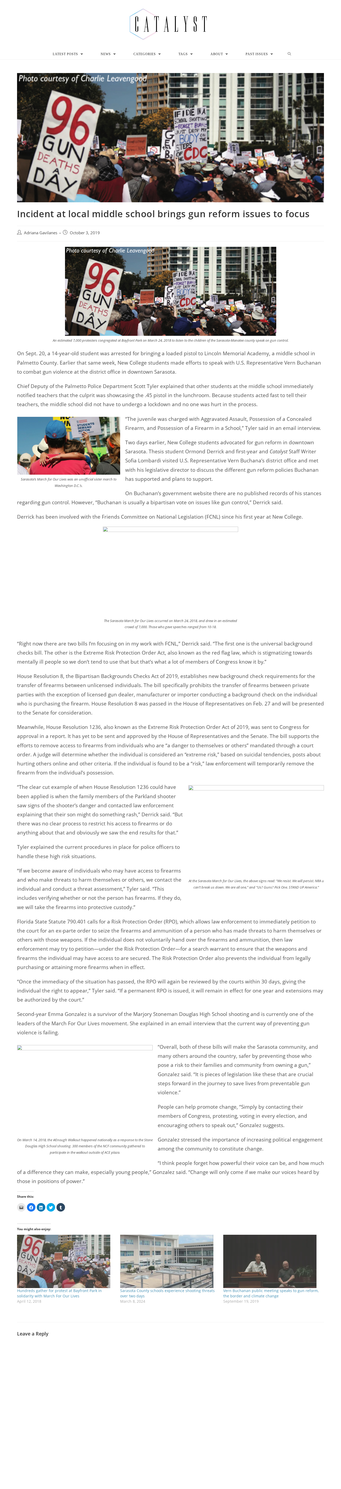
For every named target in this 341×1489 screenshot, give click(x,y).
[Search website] (289, 54)
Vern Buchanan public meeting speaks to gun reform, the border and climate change (271, 1293)
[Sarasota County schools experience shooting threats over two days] (169, 1261)
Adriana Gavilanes (40, 232)
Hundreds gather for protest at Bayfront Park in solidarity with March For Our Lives (59, 1293)
